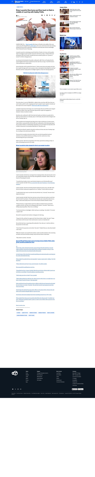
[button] (12, 1)
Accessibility (75, 380)
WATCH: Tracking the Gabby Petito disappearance (35, 73)
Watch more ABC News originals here (40, 105)
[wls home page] (15, 373)
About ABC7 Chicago (76, 373)
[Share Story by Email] (52, 15)
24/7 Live (26, 1)
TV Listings (74, 378)
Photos (27, 380)
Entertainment (59, 380)
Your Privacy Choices (20, 393)
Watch (27, 378)
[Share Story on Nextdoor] (50, 15)
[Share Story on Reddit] (47, 15)
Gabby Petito (33, 45)
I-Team (57, 376)
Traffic (27, 376)
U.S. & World (58, 374)
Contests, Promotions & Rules (78, 383)
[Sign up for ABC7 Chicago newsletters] (21, 389)
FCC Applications (61, 393)
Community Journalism (77, 376)
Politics (57, 378)
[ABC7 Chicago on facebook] (13, 389)
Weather (27, 374)
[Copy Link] (55, 15)
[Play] (71, 43)
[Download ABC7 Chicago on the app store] (74, 389)
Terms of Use (42, 393)
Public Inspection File (55, 393)
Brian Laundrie (29, 44)
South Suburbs (58, 2)
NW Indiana (65, 2)
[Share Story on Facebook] (42, 15)
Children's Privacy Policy (27, 393)
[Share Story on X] (44, 15)
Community (75, 385)
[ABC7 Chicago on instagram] (18, 389)
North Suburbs (44, 2)
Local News (58, 373)
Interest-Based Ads (48, 393)
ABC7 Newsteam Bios (77, 374)
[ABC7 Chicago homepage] (19, 2)
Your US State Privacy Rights (36, 393)
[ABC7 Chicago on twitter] (15, 389)
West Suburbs (51, 2)
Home (27, 373)
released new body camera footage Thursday (35, 247)
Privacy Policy (14, 393)
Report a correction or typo (20, 305)
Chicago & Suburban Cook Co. (34, 2)
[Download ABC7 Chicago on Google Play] (80, 389)
